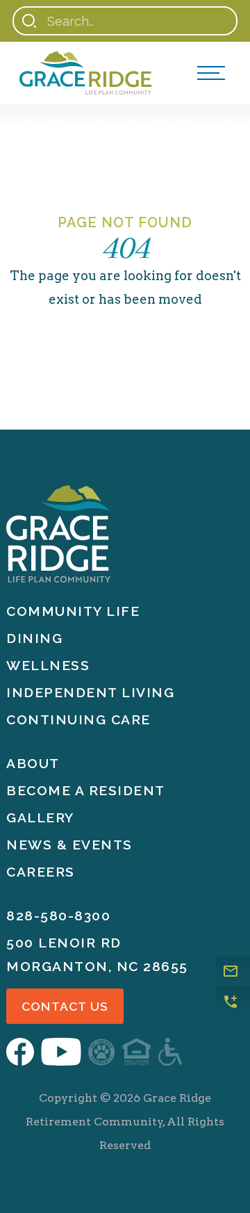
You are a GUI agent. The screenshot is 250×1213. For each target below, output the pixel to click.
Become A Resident (85, 790)
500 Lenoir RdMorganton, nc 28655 (97, 954)
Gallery (40, 817)
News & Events (69, 844)
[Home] (81, 73)
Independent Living (90, 692)
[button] (211, 73)
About (33, 763)
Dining (34, 638)
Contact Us (65, 1006)
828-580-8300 (58, 915)
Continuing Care (78, 719)
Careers (40, 871)
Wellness (48, 665)
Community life (73, 611)
